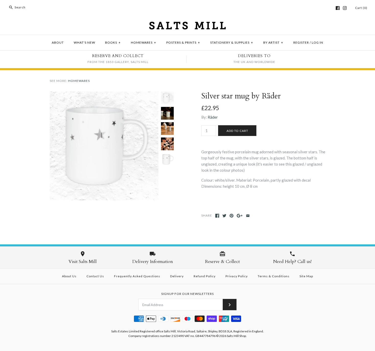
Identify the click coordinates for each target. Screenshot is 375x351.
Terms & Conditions (274, 276)
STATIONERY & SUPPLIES (231, 42)
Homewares (79, 81)
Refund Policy (205, 276)
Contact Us (95, 276)
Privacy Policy (237, 276)
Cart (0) (361, 8)
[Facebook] (338, 8)
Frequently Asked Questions (137, 276)
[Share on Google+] (240, 216)
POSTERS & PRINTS (183, 42)
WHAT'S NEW (84, 42)
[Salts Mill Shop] (187, 24)
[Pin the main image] (231, 216)
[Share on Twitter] (224, 216)
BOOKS (113, 42)
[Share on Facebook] (217, 216)
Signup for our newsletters (187, 294)
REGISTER (301, 42)
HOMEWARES (143, 42)
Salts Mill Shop (236, 336)
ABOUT (58, 42)
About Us (69, 276)
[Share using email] (248, 216)
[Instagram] (345, 8)
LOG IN (317, 42)
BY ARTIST (273, 42)
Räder (213, 117)
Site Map (306, 276)
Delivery (177, 276)
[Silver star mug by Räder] (104, 94)
